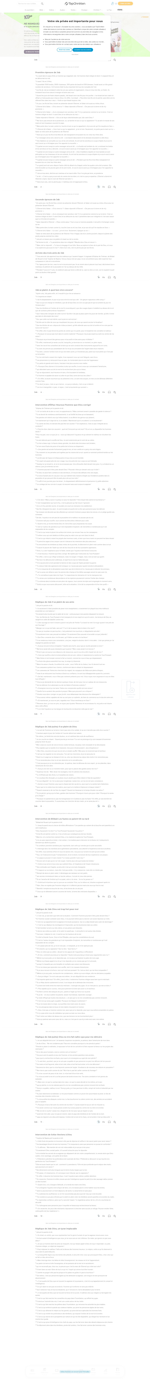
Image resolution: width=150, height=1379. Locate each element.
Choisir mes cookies (64, 49)
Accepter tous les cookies (82, 49)
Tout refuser (75, 54)
